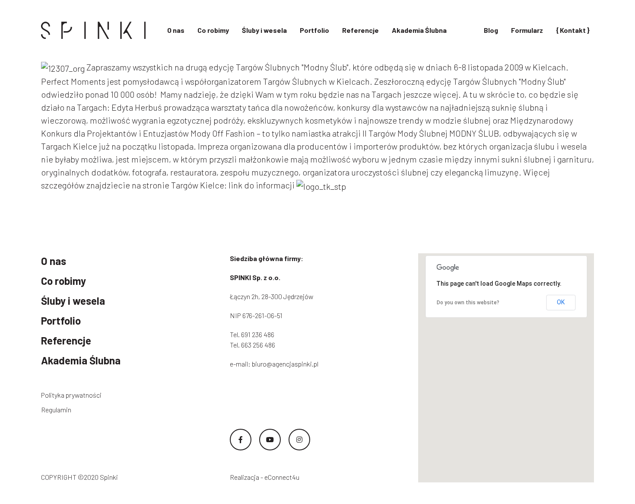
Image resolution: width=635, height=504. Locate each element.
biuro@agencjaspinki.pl (285, 364)
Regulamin (56, 409)
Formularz (527, 30)
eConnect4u (281, 477)
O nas (175, 30)
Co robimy (213, 30)
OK (561, 302)
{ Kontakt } (573, 30)
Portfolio (314, 30)
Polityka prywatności (71, 395)
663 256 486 (258, 345)
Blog (491, 30)
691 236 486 (257, 334)
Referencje (360, 30)
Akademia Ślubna (419, 30)
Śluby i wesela (264, 30)
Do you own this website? (468, 303)
